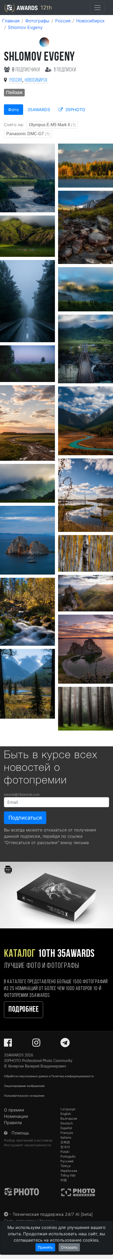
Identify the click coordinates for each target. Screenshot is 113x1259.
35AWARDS (38, 109)
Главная (10, 20)
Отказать (69, 1247)
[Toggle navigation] (97, 7)
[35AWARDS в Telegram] (65, 1044)
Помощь (20, 1132)
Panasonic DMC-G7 (28, 133)
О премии (14, 1110)
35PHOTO (74, 109)
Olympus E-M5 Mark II (52, 125)
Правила (13, 1122)
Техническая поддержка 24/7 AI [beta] (53, 1214)
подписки (65, 70)
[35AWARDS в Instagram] (36, 1044)
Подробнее (23, 1010)
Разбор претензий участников (28, 1140)
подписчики (26, 70)
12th (45, 7)
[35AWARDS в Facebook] (8, 1044)
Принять (45, 1247)
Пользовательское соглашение (24, 1095)
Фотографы (37, 20)
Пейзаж (14, 92)
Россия (62, 20)
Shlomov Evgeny (25, 27)
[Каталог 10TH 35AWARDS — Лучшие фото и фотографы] (56, 895)
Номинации (16, 1116)
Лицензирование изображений (24, 1086)
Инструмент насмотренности (27, 1145)
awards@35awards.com (21, 794)
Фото (13, 109)
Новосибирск (90, 20)
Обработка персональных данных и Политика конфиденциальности (49, 1076)
